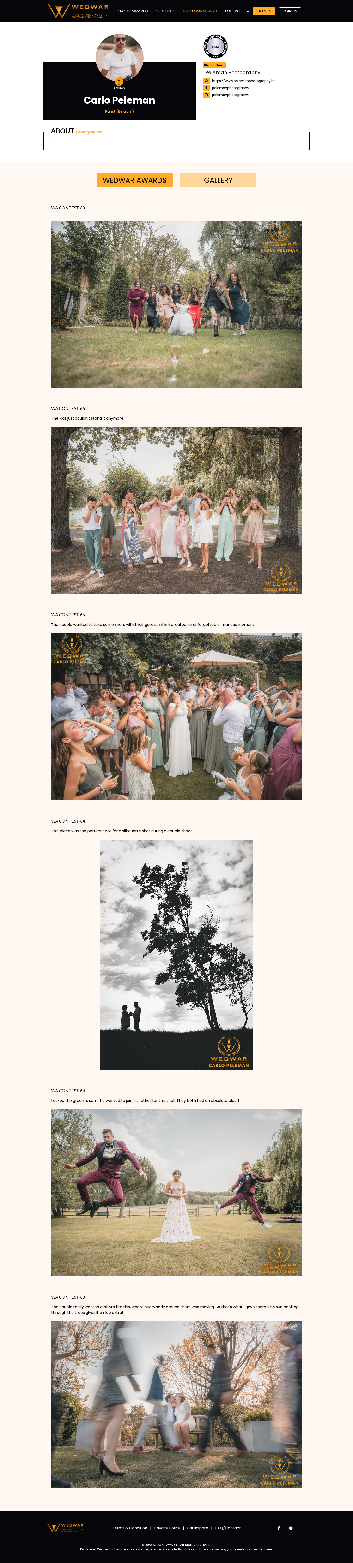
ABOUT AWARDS (132, 11)
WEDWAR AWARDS (135, 180)
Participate (197, 1528)
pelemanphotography (230, 87)
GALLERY (218, 180)
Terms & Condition (129, 1528)
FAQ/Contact (228, 1528)
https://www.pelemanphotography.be (244, 80)
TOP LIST (233, 11)
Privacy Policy (167, 1528)
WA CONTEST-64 (68, 821)
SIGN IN (264, 11)
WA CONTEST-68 (68, 207)
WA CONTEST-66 (68, 408)
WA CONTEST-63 (68, 1297)
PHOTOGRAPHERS (200, 11)
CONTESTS (166, 11)
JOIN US (290, 11)
